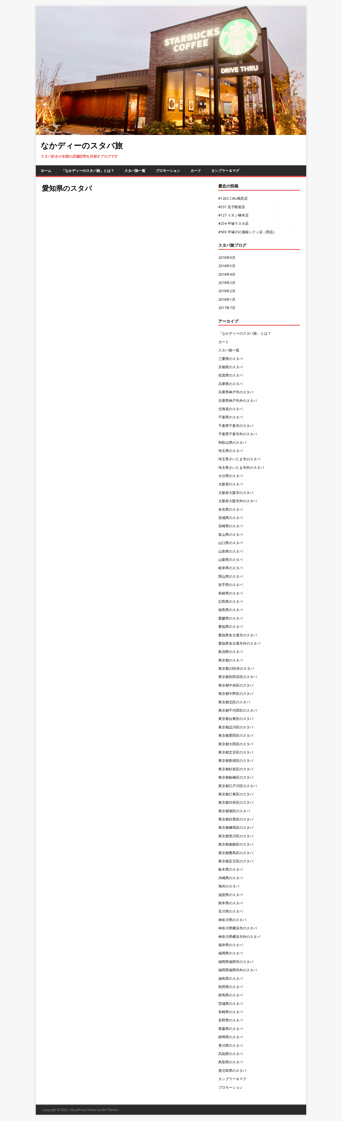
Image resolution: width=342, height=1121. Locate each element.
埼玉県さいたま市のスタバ (239, 459)
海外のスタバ (228, 886)
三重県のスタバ (230, 358)
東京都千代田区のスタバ (237, 710)
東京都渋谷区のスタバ (235, 802)
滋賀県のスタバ (230, 894)
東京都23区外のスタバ (236, 668)
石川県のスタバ (230, 911)
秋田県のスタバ (230, 986)
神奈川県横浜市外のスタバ (239, 936)
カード (196, 170)
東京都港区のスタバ (234, 810)
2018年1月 (226, 299)
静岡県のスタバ (230, 1036)
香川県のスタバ (230, 1045)
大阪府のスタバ (230, 484)
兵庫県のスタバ (230, 383)
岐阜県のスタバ (230, 567)
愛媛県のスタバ (230, 618)
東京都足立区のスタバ (235, 861)
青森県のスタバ (230, 1028)
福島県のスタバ (230, 978)
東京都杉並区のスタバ (235, 769)
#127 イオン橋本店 (233, 215)
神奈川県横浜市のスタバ (237, 928)
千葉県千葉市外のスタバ (237, 433)
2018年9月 (226, 257)
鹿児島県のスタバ (232, 1070)
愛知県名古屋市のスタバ (237, 635)
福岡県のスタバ (230, 953)
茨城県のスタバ (230, 1003)
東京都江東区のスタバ (235, 794)
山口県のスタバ (230, 542)
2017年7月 (226, 307)
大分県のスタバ (230, 475)
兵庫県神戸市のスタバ (235, 392)
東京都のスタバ (230, 660)
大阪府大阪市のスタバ (235, 492)
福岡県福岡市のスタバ (235, 961)
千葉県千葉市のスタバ (235, 425)
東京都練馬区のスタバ (235, 827)
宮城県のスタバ (230, 517)
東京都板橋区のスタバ (235, 777)
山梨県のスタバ (230, 559)
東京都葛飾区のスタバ (235, 844)
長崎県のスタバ (230, 1011)
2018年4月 (226, 274)
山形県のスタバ (230, 551)
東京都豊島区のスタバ (235, 852)
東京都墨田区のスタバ (235, 735)
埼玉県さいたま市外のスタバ (241, 467)
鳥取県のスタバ (230, 1062)
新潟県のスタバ (230, 651)
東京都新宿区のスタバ (235, 760)
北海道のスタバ (230, 408)
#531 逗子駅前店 (231, 206)
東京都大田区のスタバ (235, 743)
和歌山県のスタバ (232, 442)
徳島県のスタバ (230, 609)
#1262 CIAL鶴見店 (233, 198)
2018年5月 (226, 265)
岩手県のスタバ (230, 584)
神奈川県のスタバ (232, 919)
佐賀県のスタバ (230, 375)
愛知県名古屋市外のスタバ (239, 643)
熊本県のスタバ (230, 903)
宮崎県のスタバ (230, 526)
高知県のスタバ (230, 1053)
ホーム (46, 170)
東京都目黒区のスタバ (235, 819)
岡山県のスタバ (230, 576)
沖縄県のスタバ (230, 877)
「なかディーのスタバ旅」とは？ (88, 170)
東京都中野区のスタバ (235, 693)
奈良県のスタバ (230, 509)
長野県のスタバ (230, 1020)
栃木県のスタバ (230, 869)
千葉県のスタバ (230, 417)
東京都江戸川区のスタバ (237, 785)
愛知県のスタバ (230, 626)
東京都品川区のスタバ (235, 727)
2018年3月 (226, 282)
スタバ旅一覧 (134, 170)
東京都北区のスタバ (234, 702)
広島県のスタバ (230, 601)
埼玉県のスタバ (230, 450)
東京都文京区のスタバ (235, 752)
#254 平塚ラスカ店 (233, 223)
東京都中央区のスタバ (235, 685)
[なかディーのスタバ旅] (171, 131)
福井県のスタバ (230, 944)
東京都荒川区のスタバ (235, 836)
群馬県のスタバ (230, 995)
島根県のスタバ (230, 593)
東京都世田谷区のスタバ (237, 676)
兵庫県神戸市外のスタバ (237, 400)
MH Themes (110, 1110)
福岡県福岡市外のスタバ (237, 969)
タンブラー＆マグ (225, 170)
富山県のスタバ (230, 534)
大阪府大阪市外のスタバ (237, 500)
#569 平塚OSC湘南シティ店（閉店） (247, 232)
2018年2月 (226, 290)
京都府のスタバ (230, 366)
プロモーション (168, 170)
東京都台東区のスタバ (235, 718)
